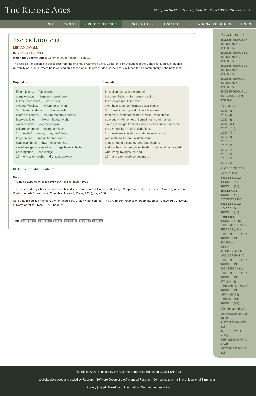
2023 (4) (226, 119)
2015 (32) (227, 154)
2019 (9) (226, 136)
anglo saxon (28, 221)
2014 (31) (227, 158)
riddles (57, 221)
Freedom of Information (123, 387)
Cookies (146, 387)
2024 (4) (226, 115)
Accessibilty (162, 387)
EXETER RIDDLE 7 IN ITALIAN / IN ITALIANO (233, 83)
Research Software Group (100, 379)
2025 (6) (226, 110)
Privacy (91, 387)
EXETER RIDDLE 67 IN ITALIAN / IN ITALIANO (234, 44)
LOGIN (246, 24)
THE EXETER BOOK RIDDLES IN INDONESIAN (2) (234, 264)
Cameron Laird (95, 63)
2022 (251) (228, 123)
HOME (49, 24)
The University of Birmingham (198, 379)
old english (70, 221)
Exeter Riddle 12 (36, 40)
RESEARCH (171, 24)
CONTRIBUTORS (140, 24)
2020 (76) (227, 132)
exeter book (45, 221)
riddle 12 (97, 221)
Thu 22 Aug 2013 (32, 53)
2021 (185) (228, 128)
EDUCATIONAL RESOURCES (210, 24)
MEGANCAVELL (25, 47)
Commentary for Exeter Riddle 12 (69, 57)
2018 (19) (227, 141)
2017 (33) (227, 145)
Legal (102, 387)
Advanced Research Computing (146, 379)
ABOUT (69, 24)
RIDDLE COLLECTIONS (101, 24)
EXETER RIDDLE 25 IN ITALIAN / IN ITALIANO (234, 70)
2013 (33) (227, 162)
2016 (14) (227, 149)
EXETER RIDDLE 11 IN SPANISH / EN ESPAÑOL (234, 96)
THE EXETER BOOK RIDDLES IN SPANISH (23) (234, 290)
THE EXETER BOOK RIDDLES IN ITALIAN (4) (234, 277)
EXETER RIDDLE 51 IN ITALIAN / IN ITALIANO (234, 57)
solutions (85, 221)
